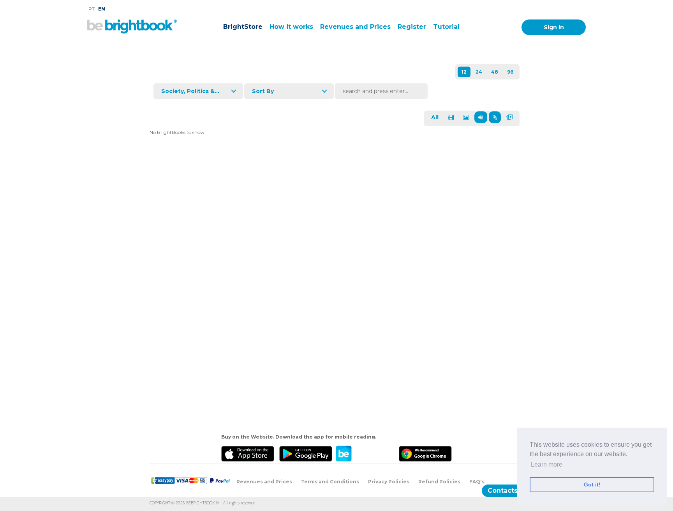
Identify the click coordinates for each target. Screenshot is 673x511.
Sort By (263, 91)
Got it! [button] (592, 484)
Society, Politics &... (190, 91)
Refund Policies (439, 481)
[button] (630, 455)
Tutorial (446, 27)
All (435, 117)
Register (412, 27)
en (101, 9)
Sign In (554, 27)
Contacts (503, 490)
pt (91, 9)
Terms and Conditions (330, 481)
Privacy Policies (388, 481)
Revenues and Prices (355, 27)
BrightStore (243, 27)
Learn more (546, 464)
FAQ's (476, 481)
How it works (291, 27)
